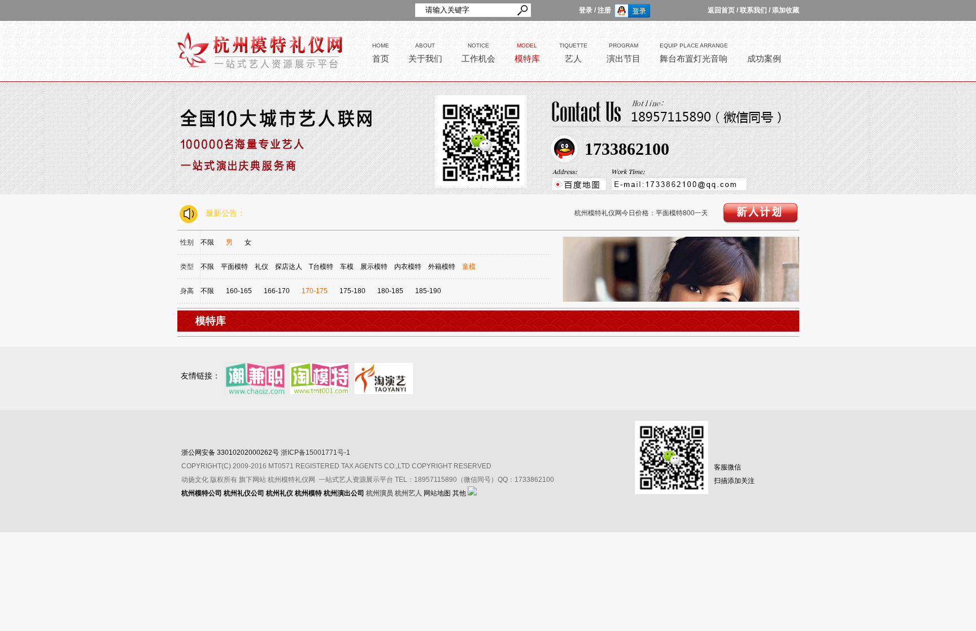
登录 (585, 10)
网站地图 (437, 493)
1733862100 (627, 149)
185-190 (428, 291)
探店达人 (288, 267)
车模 (347, 267)
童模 (469, 267)
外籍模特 (441, 267)
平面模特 (234, 267)
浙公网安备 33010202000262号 (230, 452)
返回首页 (721, 10)
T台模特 (321, 267)
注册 (604, 10)
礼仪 (261, 267)
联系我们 (753, 10)
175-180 (352, 291)
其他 (459, 493)
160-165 (239, 291)
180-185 (390, 291)
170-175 (315, 291)
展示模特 (373, 267)
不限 (207, 242)
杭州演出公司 (344, 493)
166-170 (277, 291)
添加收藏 (785, 10)
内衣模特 (407, 267)
